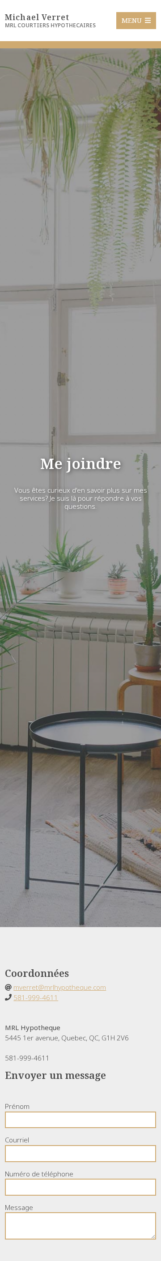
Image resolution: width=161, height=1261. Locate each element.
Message (19, 1207)
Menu (133, 20)
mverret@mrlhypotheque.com (59, 987)
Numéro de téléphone (39, 1173)
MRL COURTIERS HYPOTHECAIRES (50, 25)
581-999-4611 (35, 997)
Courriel (17, 1139)
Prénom (17, 1106)
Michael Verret (37, 17)
